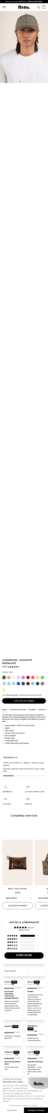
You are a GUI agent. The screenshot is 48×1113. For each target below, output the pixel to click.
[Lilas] (18, 677)
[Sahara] (9, 677)
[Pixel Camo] (4, 683)
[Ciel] (13, 683)
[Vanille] (4, 690)
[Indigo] (23, 683)
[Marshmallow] (13, 677)
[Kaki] (4, 677)
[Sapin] (37, 683)
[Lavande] (23, 677)
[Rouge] (28, 677)
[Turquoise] (9, 683)
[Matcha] (37, 677)
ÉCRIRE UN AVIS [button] (24, 955)
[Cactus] (42, 677)
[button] (12, 667)
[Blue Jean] (33, 683)
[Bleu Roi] (18, 683)
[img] (9, 988)
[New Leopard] (42, 683)
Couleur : (7, 672)
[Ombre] (28, 683)
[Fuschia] (33, 677)
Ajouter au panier (17, 906)
